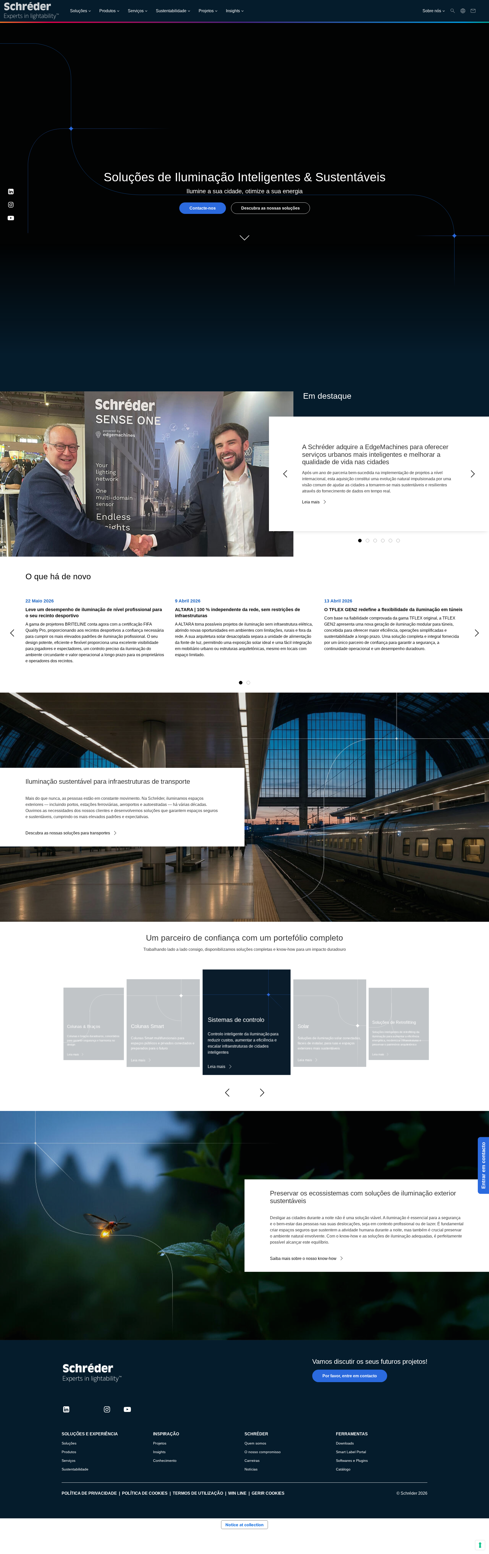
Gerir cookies (268, 1493)
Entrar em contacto (483, 1165)
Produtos (107, 11)
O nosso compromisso (262, 1452)
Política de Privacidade (89, 1493)
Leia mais (311, 502)
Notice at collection (244, 1524)
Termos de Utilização (198, 1493)
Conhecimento (164, 1461)
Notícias (250, 1469)
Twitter (86, 1414)
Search (453, 11)
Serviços (136, 11)
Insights (233, 11)
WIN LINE (237, 1493)
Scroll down (244, 237)
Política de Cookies (145, 1493)
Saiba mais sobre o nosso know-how (303, 1258)
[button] (227, 1092)
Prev (286, 473)
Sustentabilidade (171, 11)
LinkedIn (11, 191)
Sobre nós (432, 11)
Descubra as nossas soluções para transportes (67, 833)
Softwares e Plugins (352, 1461)
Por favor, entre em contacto (349, 1376)
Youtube (11, 218)
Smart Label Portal (351, 1452)
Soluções (78, 11)
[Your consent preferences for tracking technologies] (480, 1545)
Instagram (11, 205)
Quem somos (255, 1443)
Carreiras (252, 1461)
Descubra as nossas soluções (270, 208)
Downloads (345, 1443)
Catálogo (343, 1469)
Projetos (206, 11)
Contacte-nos (202, 208)
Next (471, 473)
